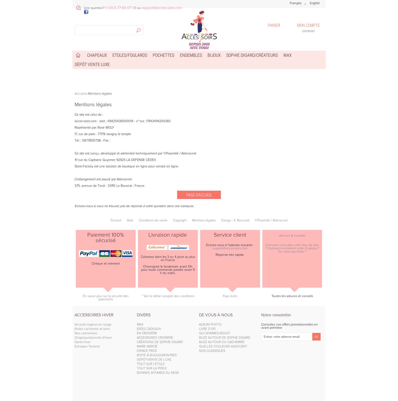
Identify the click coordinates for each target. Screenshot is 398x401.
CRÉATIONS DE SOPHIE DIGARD (160, 342)
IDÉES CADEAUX (149, 329)
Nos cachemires (86, 333)
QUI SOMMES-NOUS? (214, 333)
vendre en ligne (167, 166)
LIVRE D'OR (207, 329)
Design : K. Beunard (235, 220)
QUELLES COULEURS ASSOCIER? (223, 346)
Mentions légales (204, 220)
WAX (140, 324)
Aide (130, 220)
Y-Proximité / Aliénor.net (179, 153)
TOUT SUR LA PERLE (152, 368)
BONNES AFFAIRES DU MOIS (158, 372)
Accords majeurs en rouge (93, 324)
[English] (314, 3)
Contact (116, 220)
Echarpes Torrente (87, 346)
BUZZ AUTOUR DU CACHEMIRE (221, 342)
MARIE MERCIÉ (147, 346)
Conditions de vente (153, 220)
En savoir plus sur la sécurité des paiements (106, 298)
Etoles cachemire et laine (92, 329)
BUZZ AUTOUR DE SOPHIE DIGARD (224, 337)
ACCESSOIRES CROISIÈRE (155, 337)
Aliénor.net (124, 179)
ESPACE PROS (147, 351)
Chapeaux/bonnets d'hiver (93, 337)
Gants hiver (83, 342)
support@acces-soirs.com (230, 248)
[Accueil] (199, 29)
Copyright (180, 220)
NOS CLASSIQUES (212, 351)
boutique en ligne (134, 166)
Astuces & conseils (292, 235)
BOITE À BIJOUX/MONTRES (157, 355)
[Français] (295, 3)
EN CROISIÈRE (147, 333)
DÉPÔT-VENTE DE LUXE (154, 359)
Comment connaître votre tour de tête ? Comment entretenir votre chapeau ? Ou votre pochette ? (292, 248)
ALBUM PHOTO (210, 324)
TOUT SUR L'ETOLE (151, 364)
